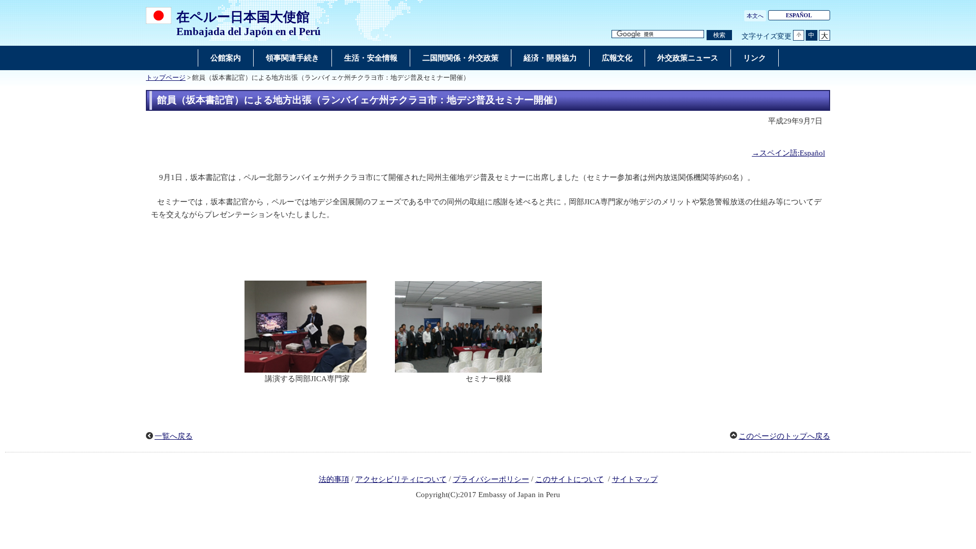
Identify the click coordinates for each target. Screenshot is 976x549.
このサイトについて (569, 479)
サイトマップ (635, 479)
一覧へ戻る (174, 436)
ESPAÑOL (799, 15)
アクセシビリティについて (401, 479)
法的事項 (334, 479)
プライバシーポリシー (491, 479)
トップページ (166, 77)
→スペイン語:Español (788, 153)
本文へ (755, 16)
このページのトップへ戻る (784, 436)
